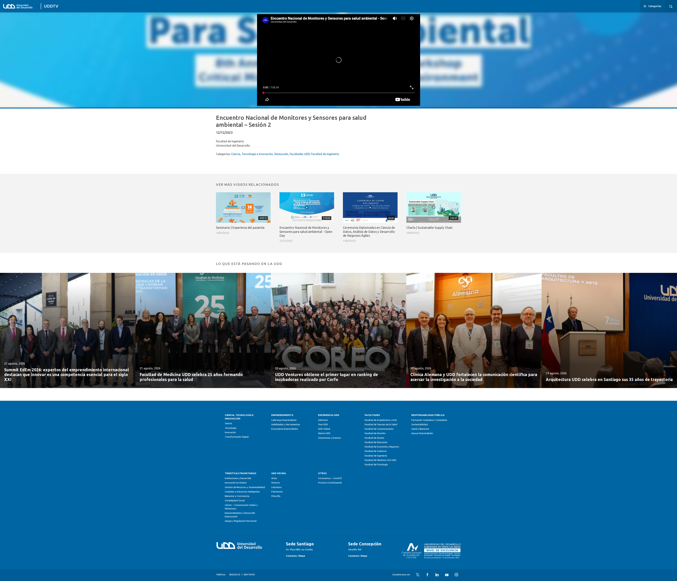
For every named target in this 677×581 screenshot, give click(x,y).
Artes (274, 478)
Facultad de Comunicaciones (379, 429)
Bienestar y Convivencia (237, 496)
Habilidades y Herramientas (285, 424)
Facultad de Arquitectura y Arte (381, 420)
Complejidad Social (235, 500)
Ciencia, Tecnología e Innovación (252, 154)
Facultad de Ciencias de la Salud (381, 424)
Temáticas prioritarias (240, 473)
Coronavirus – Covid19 (329, 478)
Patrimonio (277, 491)
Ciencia (228, 423)
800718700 (249, 574)
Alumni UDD (324, 433)
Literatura (276, 487)
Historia (275, 482)
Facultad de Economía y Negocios (382, 446)
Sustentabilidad (419, 424)
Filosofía (275, 496)
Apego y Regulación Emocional (241, 521)
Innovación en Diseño (236, 482)
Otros (322, 473)
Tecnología (230, 428)
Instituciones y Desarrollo (238, 478)
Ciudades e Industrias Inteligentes (242, 491)
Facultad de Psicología (376, 464)
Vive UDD (323, 424)
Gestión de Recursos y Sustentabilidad (245, 487)
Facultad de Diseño (374, 438)
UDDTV (51, 6)
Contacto (291, 556)
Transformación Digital (237, 436)
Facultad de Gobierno (376, 451)
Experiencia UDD (328, 415)
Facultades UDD (300, 154)
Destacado (281, 154)
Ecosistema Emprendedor (284, 429)
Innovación (230, 432)
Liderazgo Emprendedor (284, 420)
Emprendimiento (282, 415)
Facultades (372, 415)
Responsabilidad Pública (428, 415)
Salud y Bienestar (420, 429)
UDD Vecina (278, 473)
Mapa (302, 556)
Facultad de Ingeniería (325, 154)
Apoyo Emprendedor (422, 433)
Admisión (323, 420)
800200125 (234, 574)
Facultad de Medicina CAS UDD (380, 460)
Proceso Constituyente (330, 482)
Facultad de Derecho (375, 433)
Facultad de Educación (376, 442)
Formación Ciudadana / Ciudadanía (429, 420)
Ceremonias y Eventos (329, 438)
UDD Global (324, 429)
